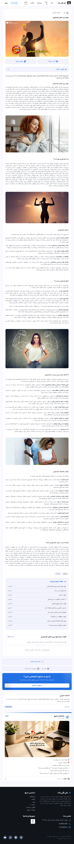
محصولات (32, 797)
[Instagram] (21, 837)
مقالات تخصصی (56, 13)
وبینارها (39, 3)
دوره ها (46, 3)
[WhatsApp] (10, 837)
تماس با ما (25, 3)
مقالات (33, 799)
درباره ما (32, 805)
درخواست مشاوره (37, 685)
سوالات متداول (31, 810)
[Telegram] (16, 837)
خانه (66, 13)
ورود (33, 802)
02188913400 (63, 824)
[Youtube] (5, 837)
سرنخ (59, 838)
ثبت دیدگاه (11, 637)
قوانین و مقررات (30, 807)
